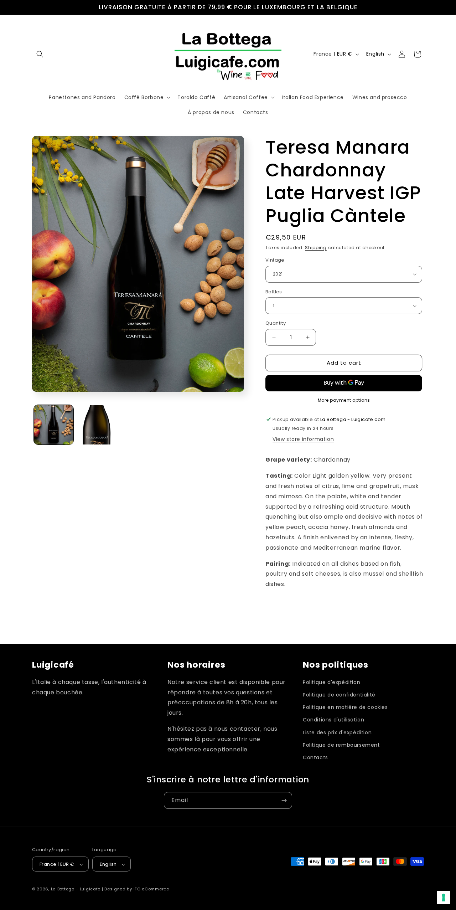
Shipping (316, 248)
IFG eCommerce (151, 889)
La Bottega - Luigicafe (75, 889)
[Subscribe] (284, 800)
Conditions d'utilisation (333, 720)
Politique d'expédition (331, 682)
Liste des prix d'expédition (337, 732)
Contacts (315, 757)
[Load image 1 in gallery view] (53, 424)
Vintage (275, 260)
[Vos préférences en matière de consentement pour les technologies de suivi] (443, 897)
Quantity (275, 323)
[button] (40, 54)
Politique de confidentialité (339, 694)
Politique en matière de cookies (345, 707)
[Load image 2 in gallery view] (96, 424)
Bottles (273, 291)
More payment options (344, 400)
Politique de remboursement (341, 745)
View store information (303, 439)
